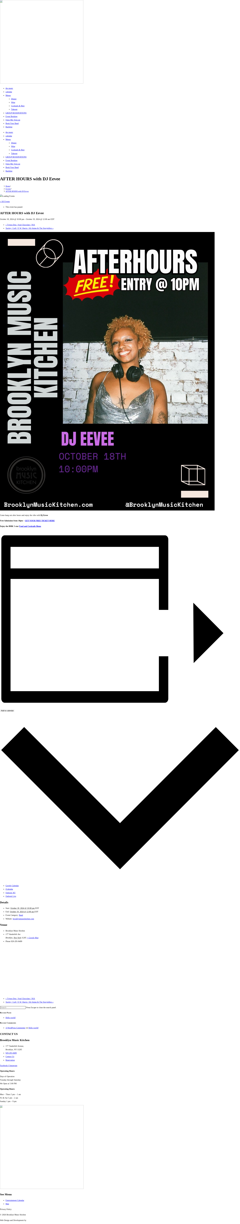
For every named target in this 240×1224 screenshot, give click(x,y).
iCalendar (9, 889)
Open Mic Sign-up (13, 120)
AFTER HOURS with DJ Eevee (17, 191)
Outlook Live (11, 896)
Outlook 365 (10, 893)
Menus (8, 95)
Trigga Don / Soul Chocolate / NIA (20, 225)
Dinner (14, 99)
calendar (9, 92)
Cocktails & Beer (18, 106)
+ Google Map (32, 938)
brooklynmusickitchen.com (23, 919)
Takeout (14, 109)
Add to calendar (7, 711)
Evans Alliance (32, 1220)
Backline (9, 127)
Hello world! (11, 1018)
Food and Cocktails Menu (30, 526)
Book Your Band (12, 123)
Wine (13, 102)
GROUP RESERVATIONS (16, 113)
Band (21, 915)
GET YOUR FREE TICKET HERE (40, 521)
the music (9, 88)
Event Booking (11, 116)
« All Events (5, 202)
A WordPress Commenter (15, 1028)
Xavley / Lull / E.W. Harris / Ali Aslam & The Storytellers (29, 228)
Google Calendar (12, 886)
